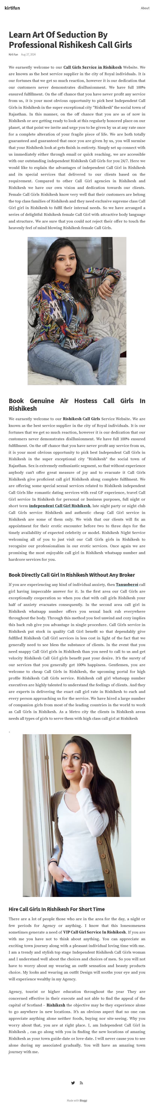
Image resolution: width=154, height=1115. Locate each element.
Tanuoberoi (127, 584)
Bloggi (83, 1101)
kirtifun (12, 8)
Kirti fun (13, 54)
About (145, 8)
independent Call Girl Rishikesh (59, 505)
